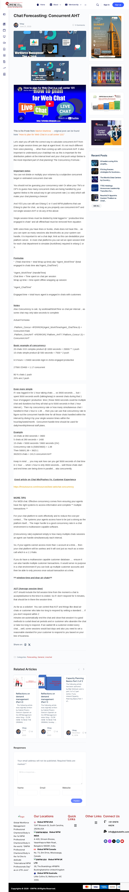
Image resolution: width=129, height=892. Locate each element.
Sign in (107, 5)
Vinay (22, 24)
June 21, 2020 (25, 26)
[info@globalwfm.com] (105, 831)
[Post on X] (29, 644)
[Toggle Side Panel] (4, 14)
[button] (75, 825)
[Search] (97, 4)
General (41, 657)
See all (96, 206)
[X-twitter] (114, 841)
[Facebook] (105, 841)
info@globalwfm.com (118, 832)
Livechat (48, 657)
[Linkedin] (118, 841)
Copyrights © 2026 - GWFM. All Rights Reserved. (33, 888)
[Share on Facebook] (25, 644)
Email (42, 788)
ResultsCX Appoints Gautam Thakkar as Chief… (108, 198)
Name (21, 788)
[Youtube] (122, 841)
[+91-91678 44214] (105, 821)
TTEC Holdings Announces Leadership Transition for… (110, 188)
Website (66, 788)
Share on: (18, 644)
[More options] (85, 5)
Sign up (118, 5)
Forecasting (32, 657)
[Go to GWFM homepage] (14, 4)
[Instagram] (109, 841)
